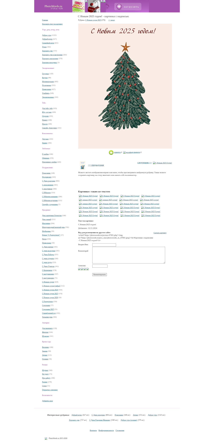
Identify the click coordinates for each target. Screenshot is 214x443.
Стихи (44, 386)
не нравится (135, 152)
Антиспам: (82, 266)
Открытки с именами (50, 390)
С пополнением (47, 185)
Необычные (46, 231)
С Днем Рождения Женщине (99, 420)
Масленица (46, 223)
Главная (45, 20)
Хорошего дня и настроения (52, 55)
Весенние (45, 347)
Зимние (44, 351)
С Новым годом (48, 282)
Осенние (45, 359)
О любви (45, 154)
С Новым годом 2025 (50, 294)
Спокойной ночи (48, 43)
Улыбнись (45, 93)
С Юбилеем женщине (50, 197)
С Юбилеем (46, 193)
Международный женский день (53, 227)
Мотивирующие (48, 82)
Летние (44, 355)
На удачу (45, 374)
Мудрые (45, 370)
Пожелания (46, 173)
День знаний (46, 219)
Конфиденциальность (106, 430)
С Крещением (47, 270)
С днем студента (48, 258)
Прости (44, 124)
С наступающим (48, 274)
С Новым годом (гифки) (51, 286)
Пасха (44, 239)
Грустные (45, 74)
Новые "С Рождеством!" (51, 235)
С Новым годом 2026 (50, 298)
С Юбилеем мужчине (50, 200)
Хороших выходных (49, 62)
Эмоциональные (48, 97)
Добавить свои (47, 401)
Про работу (46, 378)
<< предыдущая (96, 165)
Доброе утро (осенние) (129, 420)
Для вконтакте (47, 328)
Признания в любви (49, 162)
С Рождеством (47, 301)
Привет (44, 120)
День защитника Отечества (52, 216)
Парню (44, 143)
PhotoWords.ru (53, 6)
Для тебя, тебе (47, 108)
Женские (45, 332)
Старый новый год (49, 313)
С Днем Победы (48, 255)
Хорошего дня (47, 51)
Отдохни (45, 116)
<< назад (111, 20)
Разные (44, 382)
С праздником (47, 189)
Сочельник (46, 305)
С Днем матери (47, 247)
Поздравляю (46, 177)
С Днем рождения (48, 181)
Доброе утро (46, 35)
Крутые (45, 78)
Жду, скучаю (47, 112)
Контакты (93, 430)
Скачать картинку (160, 233)
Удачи (44, 47)
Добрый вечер (47, 39)
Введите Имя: (83, 245)
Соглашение (120, 430)
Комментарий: (83, 251)
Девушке (45, 139)
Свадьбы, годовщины (50, 204)
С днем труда (47, 262)
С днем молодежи (48, 251)
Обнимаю (45, 158)
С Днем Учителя (48, 266)
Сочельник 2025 (48, 309)
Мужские (45, 336)
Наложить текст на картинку (52, 24)
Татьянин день (47, 317)
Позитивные (46, 85)
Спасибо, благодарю (49, 128)
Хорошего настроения (50, 59)
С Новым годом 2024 (50, 290)
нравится (117, 152)
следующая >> (144, 162)
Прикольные (46, 89)
